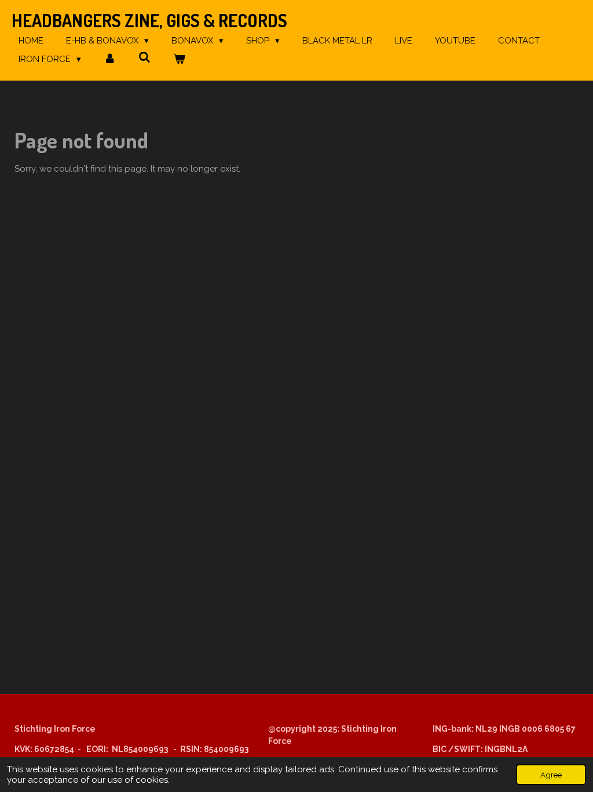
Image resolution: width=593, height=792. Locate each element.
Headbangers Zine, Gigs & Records (149, 20)
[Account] (110, 59)
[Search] (144, 58)
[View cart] (179, 59)
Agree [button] (551, 774)
